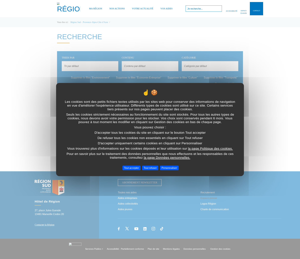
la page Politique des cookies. (210, 148)
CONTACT (256, 11)
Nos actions (117, 8)
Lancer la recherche (219, 8)
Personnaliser (169, 167)
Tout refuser (150, 167)
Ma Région (95, 8)
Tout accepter (131, 167)
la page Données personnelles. (167, 157)
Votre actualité (142, 8)
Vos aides (166, 8)
